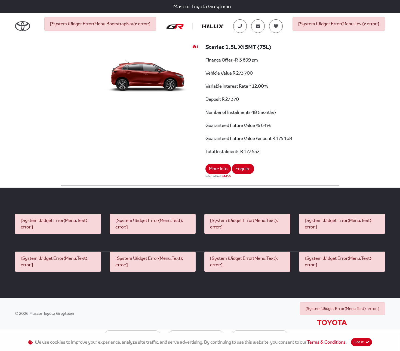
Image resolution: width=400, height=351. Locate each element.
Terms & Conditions (326, 342)
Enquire (243, 169)
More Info (218, 169)
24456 (226, 176)
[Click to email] (258, 26)
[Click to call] (240, 26)
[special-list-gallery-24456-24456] (148, 73)
